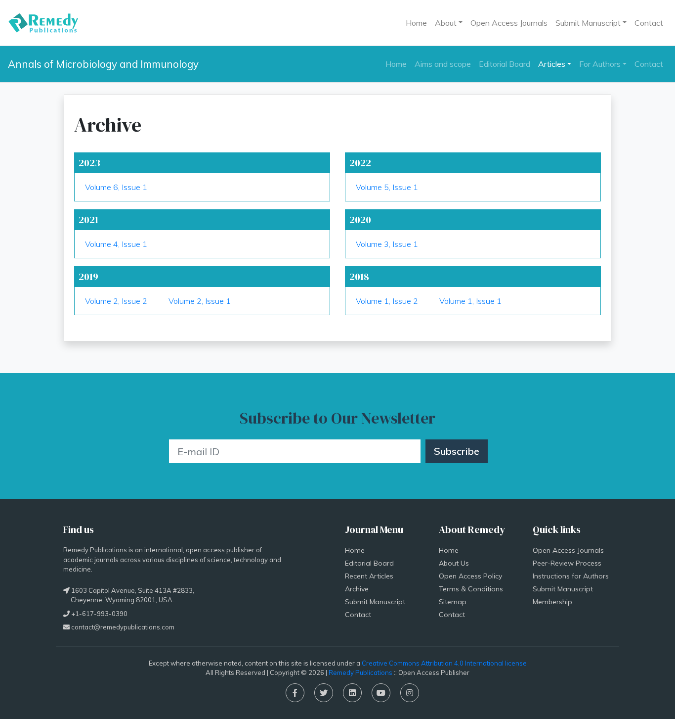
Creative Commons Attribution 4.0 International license (444, 663)
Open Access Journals (509, 23)
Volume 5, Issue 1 (387, 187)
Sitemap (452, 601)
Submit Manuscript (375, 601)
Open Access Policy (470, 576)
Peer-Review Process (567, 563)
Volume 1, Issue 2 (387, 301)
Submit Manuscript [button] (588, 23)
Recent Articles (369, 576)
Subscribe (456, 451)
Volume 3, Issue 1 (387, 244)
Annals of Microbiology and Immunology (103, 63)
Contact (648, 23)
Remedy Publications (360, 672)
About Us (454, 563)
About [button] (446, 23)
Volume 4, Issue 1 (116, 244)
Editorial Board (504, 64)
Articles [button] (551, 64)
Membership (552, 601)
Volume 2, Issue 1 (200, 301)
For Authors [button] (600, 64)
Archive (357, 588)
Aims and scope (443, 64)
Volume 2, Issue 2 (116, 301)
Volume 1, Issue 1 (470, 301)
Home (416, 23)
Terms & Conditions (471, 588)
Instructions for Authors (571, 576)
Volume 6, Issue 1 (116, 187)
